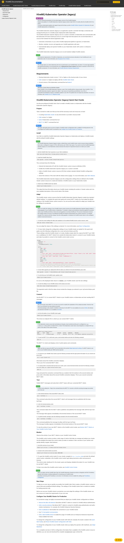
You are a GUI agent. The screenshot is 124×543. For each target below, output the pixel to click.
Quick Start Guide (6, 12)
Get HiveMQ (116, 2)
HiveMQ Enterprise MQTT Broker (20, 5)
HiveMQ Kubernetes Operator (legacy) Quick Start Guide (116, 16)
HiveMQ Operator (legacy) (7, 9)
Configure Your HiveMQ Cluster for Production (116, 30)
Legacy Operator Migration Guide (9, 18)
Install (113, 19)
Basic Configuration (84, 226)
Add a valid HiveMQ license (46, 514)
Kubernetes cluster (49, 114)
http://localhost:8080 (77, 456)
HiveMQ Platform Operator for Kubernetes (80, 25)
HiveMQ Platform (6, 5)
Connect (113, 23)
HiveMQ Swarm (87, 5)
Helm (40, 80)
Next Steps (114, 27)
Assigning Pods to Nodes (63, 58)
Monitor (113, 26)
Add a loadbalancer (44, 509)
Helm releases (91, 175)
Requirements (6, 10)
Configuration (5, 16)
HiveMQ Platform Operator (75, 5)
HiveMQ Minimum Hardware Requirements (69, 68)
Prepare (113, 18)
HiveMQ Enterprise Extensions (38, 5)
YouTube (60, 309)
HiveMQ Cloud (52, 5)
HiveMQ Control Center (71, 467)
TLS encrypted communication (49, 512)
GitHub (86, 308)
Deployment (5, 14)
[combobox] (102, 2)
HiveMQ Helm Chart (68, 80)
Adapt (113, 21)
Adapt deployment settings (76, 348)
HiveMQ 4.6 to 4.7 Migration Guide (52, 94)
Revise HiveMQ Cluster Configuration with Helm (58, 522)
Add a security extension (45, 505)
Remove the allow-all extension (47, 502)
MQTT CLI (41, 122)
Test (112, 24)
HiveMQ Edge (62, 5)
